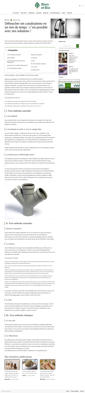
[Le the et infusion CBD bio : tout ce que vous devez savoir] (29, 364)
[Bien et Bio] (42, 6)
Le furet (33, 61)
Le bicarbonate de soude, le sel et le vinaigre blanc (16, 61)
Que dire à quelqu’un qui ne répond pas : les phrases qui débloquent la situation (73, 59)
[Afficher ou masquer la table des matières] (35, 50)
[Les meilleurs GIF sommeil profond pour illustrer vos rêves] (63, 70)
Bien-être (7, 379)
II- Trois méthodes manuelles (14, 68)
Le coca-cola (34, 67)
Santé (24, 375)
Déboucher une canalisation (11, 79)
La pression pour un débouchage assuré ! (17, 65)
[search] (79, 6)
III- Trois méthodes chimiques (38, 63)
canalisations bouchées (44, 89)
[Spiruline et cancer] (69, 86)
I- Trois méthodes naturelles (14, 54)
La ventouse (34, 58)
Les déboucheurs (35, 70)
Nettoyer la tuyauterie (36, 54)
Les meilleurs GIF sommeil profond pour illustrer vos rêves (73, 71)
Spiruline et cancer (64, 88)
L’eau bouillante (11, 58)
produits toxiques (16, 295)
